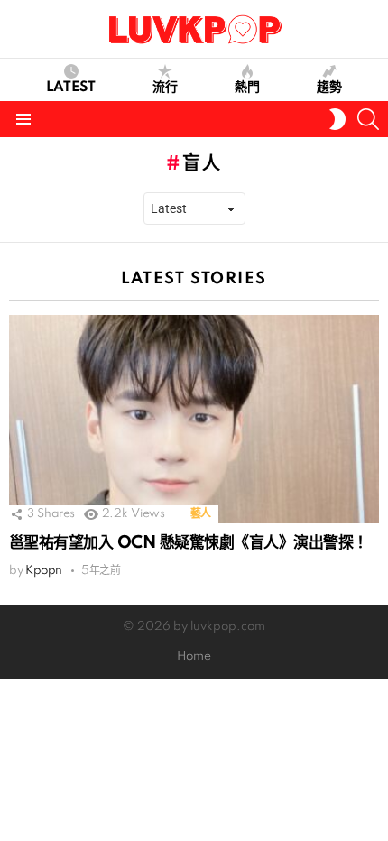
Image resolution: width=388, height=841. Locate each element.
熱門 (247, 87)
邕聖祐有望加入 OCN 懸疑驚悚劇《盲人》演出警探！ (188, 542)
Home (194, 656)
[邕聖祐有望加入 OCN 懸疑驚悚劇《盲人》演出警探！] (194, 419)
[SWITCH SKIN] (337, 119)
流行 (165, 87)
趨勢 (329, 87)
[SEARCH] (368, 119)
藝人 (200, 514)
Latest (71, 87)
